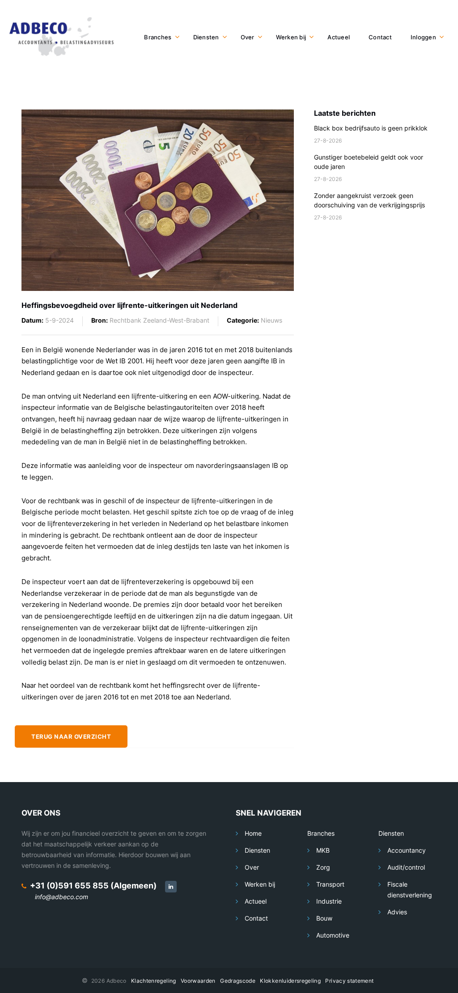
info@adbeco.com (61, 896)
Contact (380, 37)
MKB (323, 850)
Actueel (338, 37)
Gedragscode (237, 980)
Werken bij (291, 37)
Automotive (332, 935)
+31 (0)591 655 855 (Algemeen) (93, 885)
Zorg (323, 867)
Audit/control (406, 867)
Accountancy (406, 850)
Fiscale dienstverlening (409, 889)
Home (253, 833)
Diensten (206, 37)
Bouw (324, 918)
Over (247, 37)
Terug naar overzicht (71, 736)
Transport (330, 884)
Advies (397, 912)
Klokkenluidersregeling (290, 980)
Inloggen (423, 37)
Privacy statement (349, 980)
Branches (157, 37)
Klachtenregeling (153, 980)
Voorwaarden (198, 980)
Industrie (329, 901)
